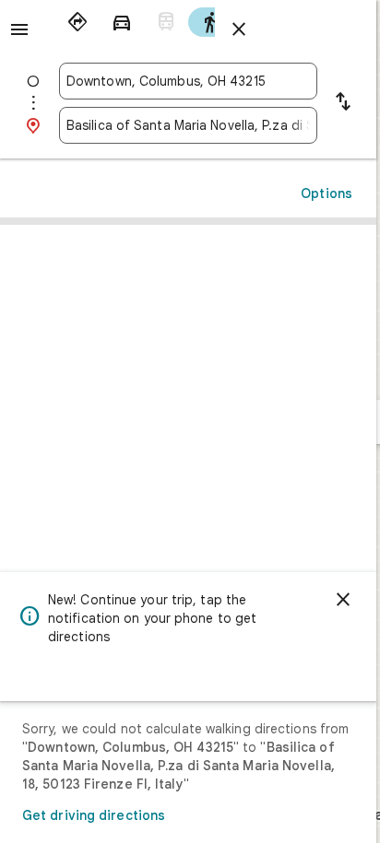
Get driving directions (93, 815)
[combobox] (188, 81)
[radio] (77, 22)
